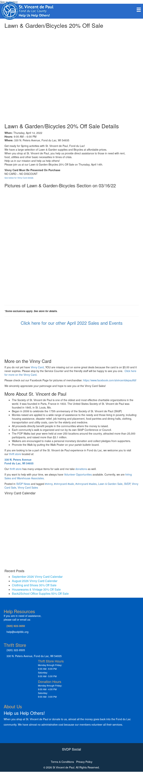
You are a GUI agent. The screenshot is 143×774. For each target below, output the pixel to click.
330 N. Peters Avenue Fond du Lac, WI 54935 (19, 461)
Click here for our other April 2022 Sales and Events (72, 323)
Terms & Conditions (62, 762)
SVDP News (23, 484)
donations (81, 469)
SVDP (127, 484)
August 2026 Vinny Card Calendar (34, 581)
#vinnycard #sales (86, 484)
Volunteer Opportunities (78, 474)
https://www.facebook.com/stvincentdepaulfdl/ (110, 380)
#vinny (49, 484)
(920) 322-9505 (16, 650)
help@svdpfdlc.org (17, 632)
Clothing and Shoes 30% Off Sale (34, 585)
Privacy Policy (84, 762)
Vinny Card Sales (28, 487)
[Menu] (138, 9)
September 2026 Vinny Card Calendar (37, 576)
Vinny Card (37, 367)
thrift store (15, 454)
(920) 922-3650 (16, 626)
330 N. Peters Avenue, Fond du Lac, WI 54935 (34, 656)
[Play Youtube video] (71, 67)
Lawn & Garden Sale (110, 484)
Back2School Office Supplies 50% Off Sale (40, 593)
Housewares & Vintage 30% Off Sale (36, 589)
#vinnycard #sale (64, 484)
